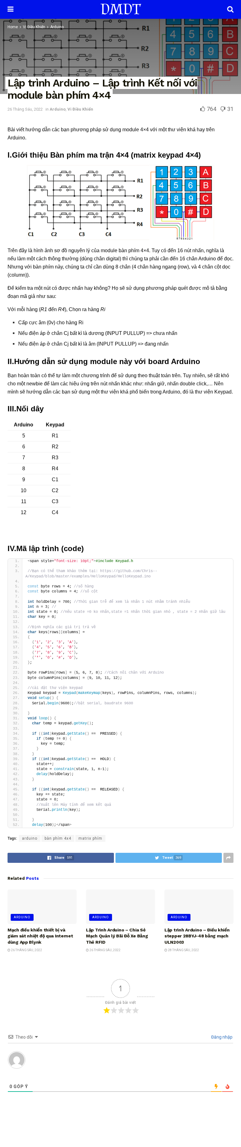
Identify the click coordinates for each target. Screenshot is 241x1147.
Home (13, 27)
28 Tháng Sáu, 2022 (183, 950)
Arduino (57, 27)
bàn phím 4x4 (58, 838)
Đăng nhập (221, 1037)
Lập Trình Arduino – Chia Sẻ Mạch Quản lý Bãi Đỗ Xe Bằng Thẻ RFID (117, 936)
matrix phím (90, 838)
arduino (29, 838)
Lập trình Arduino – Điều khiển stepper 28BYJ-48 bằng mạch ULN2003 (197, 936)
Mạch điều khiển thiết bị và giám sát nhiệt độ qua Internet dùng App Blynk (40, 936)
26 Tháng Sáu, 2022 (25, 109)
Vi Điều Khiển (34, 27)
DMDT (120, 9)
